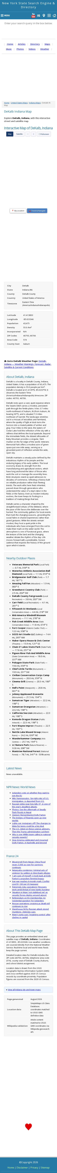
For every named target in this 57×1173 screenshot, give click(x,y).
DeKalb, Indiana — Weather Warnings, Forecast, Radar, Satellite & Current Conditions (27, 364)
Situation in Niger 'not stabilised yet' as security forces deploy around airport (30, 893)
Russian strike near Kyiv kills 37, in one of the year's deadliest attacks (31, 805)
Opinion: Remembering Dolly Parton (29, 815)
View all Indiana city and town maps (24, 989)
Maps (47, 44)
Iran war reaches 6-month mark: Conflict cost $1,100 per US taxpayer (30, 882)
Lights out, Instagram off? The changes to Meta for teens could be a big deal (31, 824)
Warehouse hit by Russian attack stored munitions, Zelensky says (30, 910)
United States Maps (19, 103)
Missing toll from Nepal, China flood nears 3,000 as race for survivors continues (28, 865)
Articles (21, 44)
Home (10, 44)
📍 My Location (18, 210)
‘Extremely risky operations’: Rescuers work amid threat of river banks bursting (30, 888)
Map (10, 134)
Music (9, 48)
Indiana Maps (35, 103)
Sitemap (45, 1167)
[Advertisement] (28, 77)
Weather (44, 48)
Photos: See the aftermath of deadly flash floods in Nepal (29, 811)
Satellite (19, 134)
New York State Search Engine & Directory (28, 5)
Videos (32, 48)
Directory (35, 44)
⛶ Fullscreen (44, 134)
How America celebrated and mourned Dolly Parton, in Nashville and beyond (30, 841)
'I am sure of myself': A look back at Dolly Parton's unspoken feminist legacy (31, 877)
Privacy (34, 1167)
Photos (20, 48)
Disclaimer (22, 1167)
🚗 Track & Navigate (37, 210)
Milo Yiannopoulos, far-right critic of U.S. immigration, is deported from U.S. (30, 799)
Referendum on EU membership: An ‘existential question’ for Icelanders (29, 899)
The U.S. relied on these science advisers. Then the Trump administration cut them (31, 830)
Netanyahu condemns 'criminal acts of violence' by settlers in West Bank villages (31, 871)
